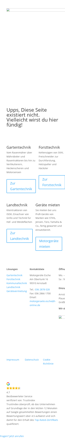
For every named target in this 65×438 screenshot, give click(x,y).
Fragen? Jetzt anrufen (12, 436)
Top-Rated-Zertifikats (46, 419)
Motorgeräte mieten (48, 244)
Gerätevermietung (16, 291)
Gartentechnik (14, 275)
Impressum (12, 359)
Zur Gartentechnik (21, 186)
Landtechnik (13, 287)
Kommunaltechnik (16, 283)
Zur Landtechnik (19, 236)
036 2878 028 (42, 289)
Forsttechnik (13, 279)
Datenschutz (32, 359)
